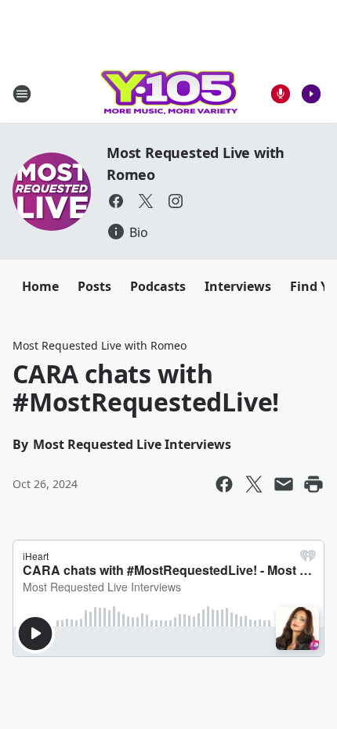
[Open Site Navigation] (22, 93)
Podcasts (158, 286)
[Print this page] (313, 484)
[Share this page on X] (254, 484)
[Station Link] (168, 93)
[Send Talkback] (280, 93)
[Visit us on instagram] (175, 201)
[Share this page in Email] (284, 484)
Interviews (238, 286)
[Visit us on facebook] (116, 201)
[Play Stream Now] (311, 93)
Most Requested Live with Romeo (100, 345)
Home (40, 286)
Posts (94, 286)
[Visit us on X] (145, 201)
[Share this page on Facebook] (224, 484)
